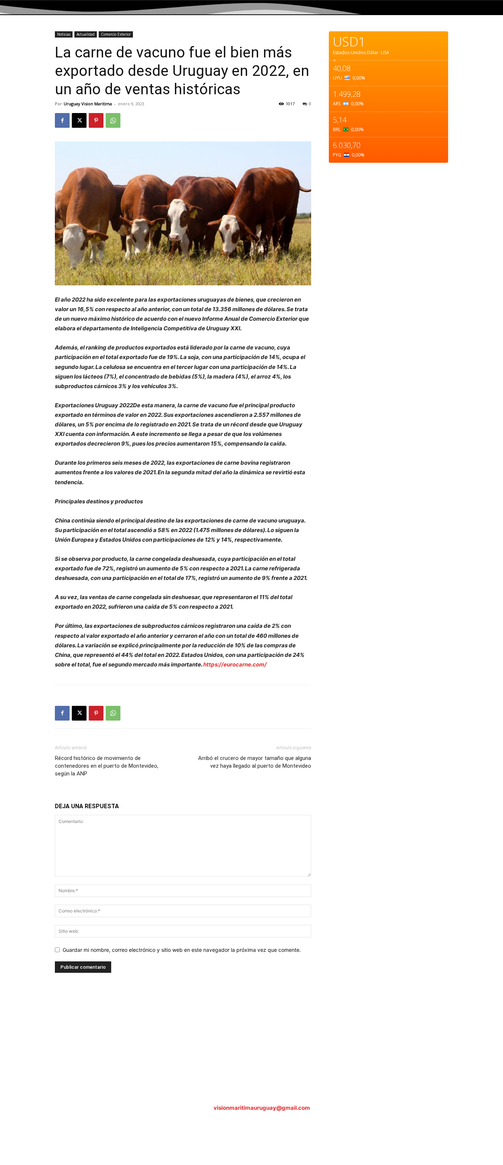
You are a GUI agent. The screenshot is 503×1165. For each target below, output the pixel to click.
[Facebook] (62, 120)
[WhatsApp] (113, 120)
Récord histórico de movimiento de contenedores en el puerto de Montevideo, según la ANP (106, 766)
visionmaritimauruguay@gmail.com (262, 1107)
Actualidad (86, 34)
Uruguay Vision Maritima (88, 103)
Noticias (63, 34)
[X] (79, 120)
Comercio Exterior (116, 34)
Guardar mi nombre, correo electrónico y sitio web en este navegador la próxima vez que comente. (182, 950)
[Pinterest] (96, 120)
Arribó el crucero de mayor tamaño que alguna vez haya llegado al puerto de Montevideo (254, 762)
